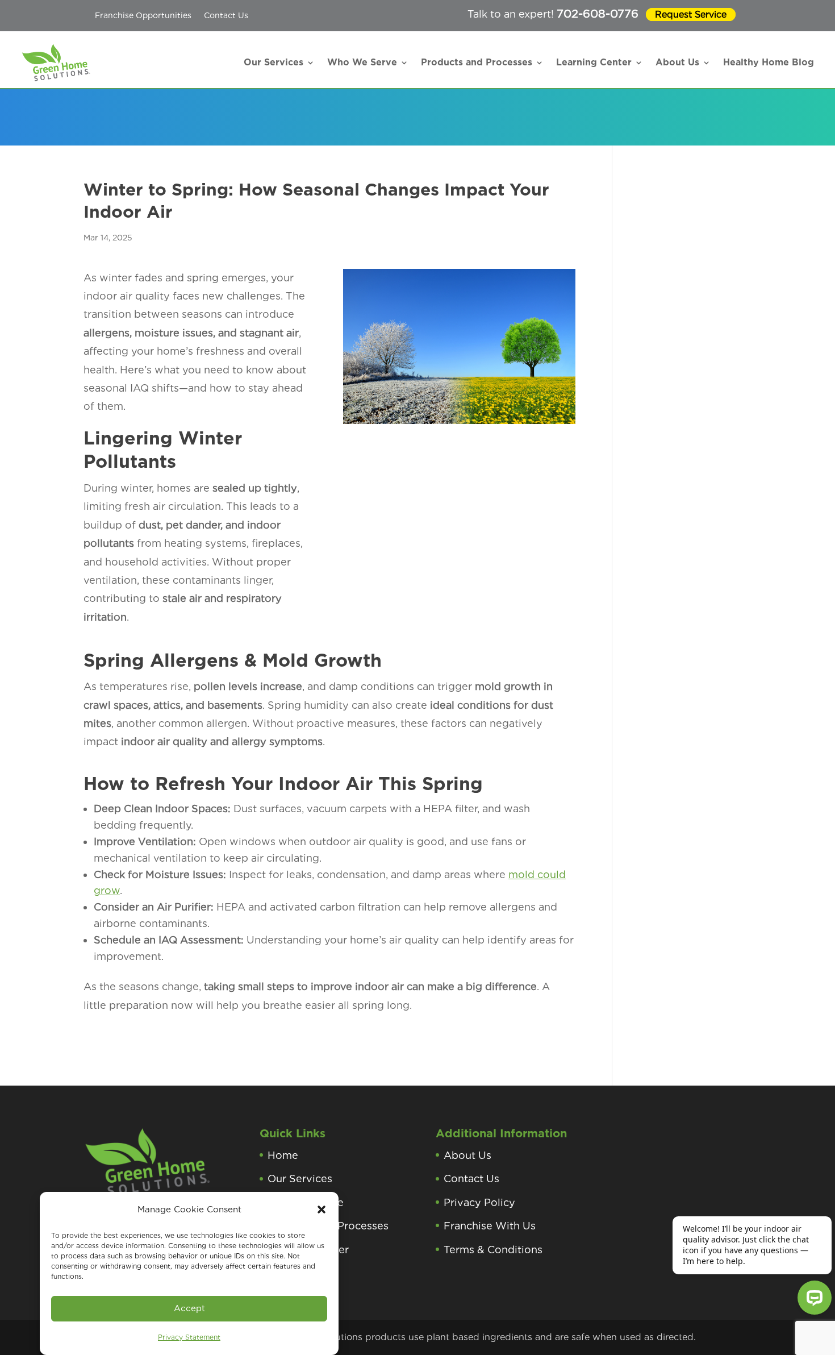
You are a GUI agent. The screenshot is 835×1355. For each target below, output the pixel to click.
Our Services (273, 62)
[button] (321, 1209)
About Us (677, 62)
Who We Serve (362, 62)
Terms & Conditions (493, 1250)
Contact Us (226, 15)
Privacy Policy (479, 1202)
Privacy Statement (189, 1337)
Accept (189, 1308)
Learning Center (594, 62)
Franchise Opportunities (143, 15)
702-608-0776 (597, 13)
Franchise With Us (490, 1226)
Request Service (691, 14)
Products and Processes (476, 62)
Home (283, 1155)
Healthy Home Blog (768, 62)
